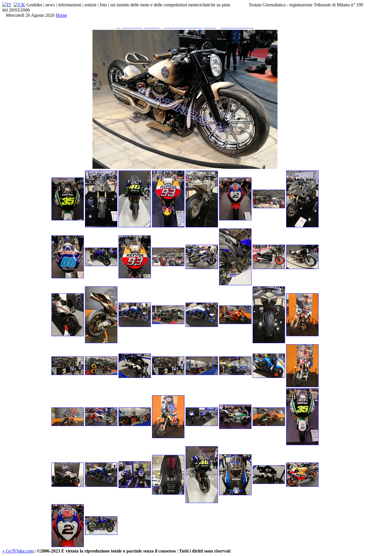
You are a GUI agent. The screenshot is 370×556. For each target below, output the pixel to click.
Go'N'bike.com (18, 550)
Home (61, 15)
